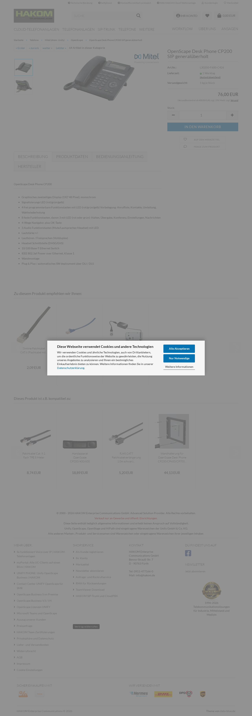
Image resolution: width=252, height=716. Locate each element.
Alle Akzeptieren (179, 348)
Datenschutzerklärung (70, 368)
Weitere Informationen (179, 366)
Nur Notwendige (179, 358)
